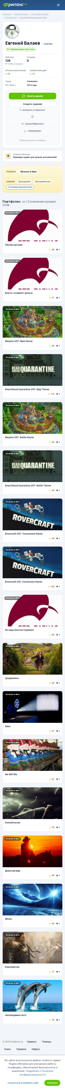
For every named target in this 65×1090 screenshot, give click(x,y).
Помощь (46, 1041)
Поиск (7, 1049)
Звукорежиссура (43, 181)
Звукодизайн (24, 181)
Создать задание (32, 104)
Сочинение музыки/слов (20, 187)
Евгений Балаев (22, 43)
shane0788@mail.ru (34, 124)
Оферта (36, 1049)
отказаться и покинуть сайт (23, 1082)
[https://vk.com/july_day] (32, 117)
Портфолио (11, 201)
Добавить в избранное (33, 110)
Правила (21, 1049)
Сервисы (31, 1041)
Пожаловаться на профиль (33, 140)
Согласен (52, 1082)
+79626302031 (34, 131)
